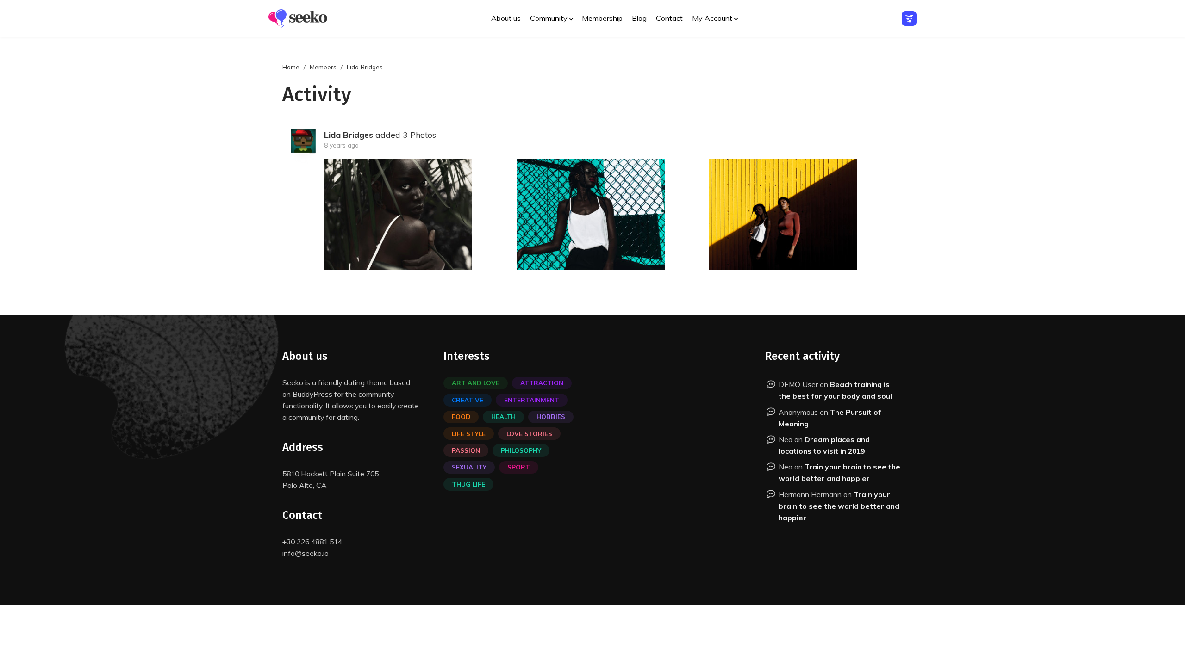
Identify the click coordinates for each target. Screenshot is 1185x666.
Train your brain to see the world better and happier (839, 506)
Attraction (541, 383)
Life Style (469, 434)
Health (503, 416)
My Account (712, 18)
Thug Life (468, 484)
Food (461, 416)
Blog (639, 18)
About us (506, 18)
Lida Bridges (348, 135)
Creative (467, 400)
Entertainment (531, 400)
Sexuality (469, 467)
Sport (518, 467)
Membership (602, 18)
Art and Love (475, 383)
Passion (466, 450)
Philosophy (521, 450)
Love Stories (529, 434)
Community (549, 18)
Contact (669, 18)
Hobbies (550, 416)
